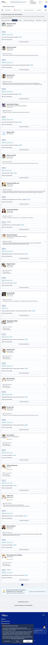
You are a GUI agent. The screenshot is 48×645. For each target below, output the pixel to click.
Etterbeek (14, 20)
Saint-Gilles (38, 20)
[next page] (27, 584)
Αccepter (28, 641)
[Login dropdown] (41, 2)
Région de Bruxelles (6, 20)
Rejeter (17, 641)
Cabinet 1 (4, 31)
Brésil (36, 631)
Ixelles (20, 20)
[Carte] (45, 10)
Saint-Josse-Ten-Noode (29, 20)
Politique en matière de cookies (18, 638)
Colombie (37, 630)
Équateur (41, 630)
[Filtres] (2, 10)
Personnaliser (7, 641)
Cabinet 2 (9, 221)
